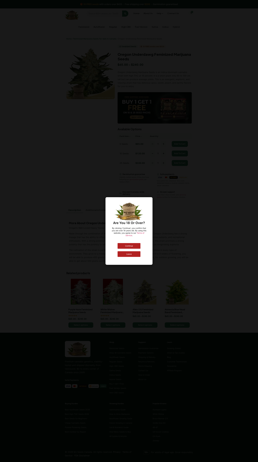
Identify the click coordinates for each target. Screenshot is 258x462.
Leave (129, 254)
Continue (129, 246)
